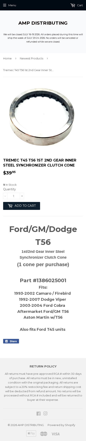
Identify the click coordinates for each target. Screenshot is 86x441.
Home (7, 58)
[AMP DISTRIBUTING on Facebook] (38, 414)
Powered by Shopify (61, 425)
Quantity (9, 189)
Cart (79, 5)
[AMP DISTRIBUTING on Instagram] (45, 414)
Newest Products (31, 58)
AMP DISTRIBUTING (43, 23)
